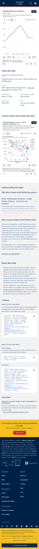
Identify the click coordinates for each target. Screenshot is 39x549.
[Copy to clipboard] (31, 316)
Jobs (21, 492)
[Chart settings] (34, 133)
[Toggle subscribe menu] (35, 3)
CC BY (4, 64)
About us (23, 475)
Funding (22, 484)
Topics (3, 475)
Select (27, 133)
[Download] (26, 63)
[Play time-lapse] (4, 57)
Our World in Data (19, 3)
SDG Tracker (5, 497)
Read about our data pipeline (10, 254)
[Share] (30, 63)
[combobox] (31, 3)
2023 (34, 57)
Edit (32, 19)
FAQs (14, 457)
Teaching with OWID (8, 501)
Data (3, 480)
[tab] (4, 19)
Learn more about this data (27, 171)
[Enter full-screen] (34, 63)
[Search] (31, 3)
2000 (8, 165)
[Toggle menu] (4, 3)
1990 (8, 57)
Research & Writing (8, 510)
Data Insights (6, 484)
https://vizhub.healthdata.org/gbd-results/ (16, 412)
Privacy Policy (16, 536)
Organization (24, 480)
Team (22, 488)
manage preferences (27, 536)
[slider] (13, 57)
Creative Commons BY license (12, 289)
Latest (3, 493)
